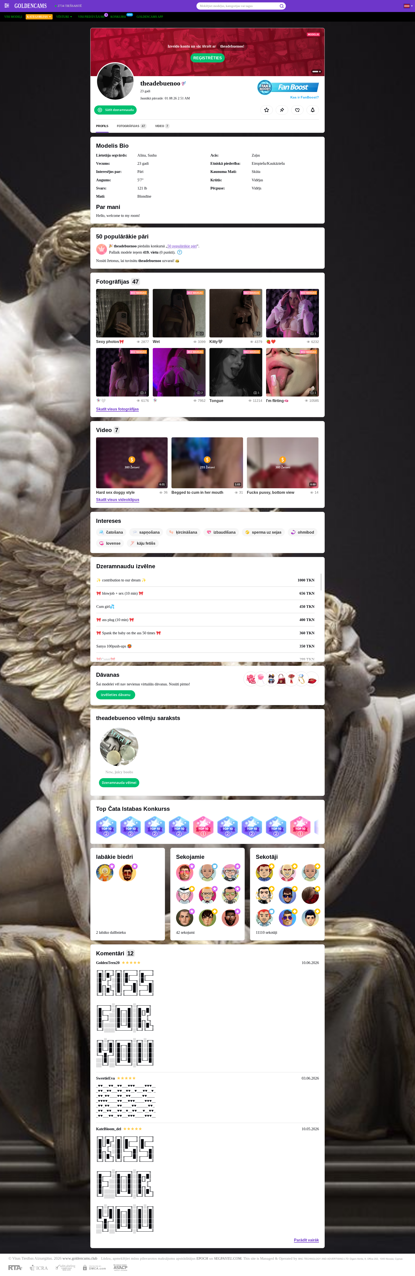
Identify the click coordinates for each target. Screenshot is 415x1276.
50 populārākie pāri (182, 246)
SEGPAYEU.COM (227, 1258)
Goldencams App (150, 16)
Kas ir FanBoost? (304, 97)
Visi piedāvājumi (91, 16)
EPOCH (202, 1258)
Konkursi (118, 16)
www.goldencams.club (79, 1258)
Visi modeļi (13, 16)
